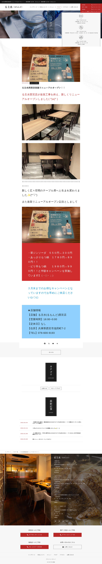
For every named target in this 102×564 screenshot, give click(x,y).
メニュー (52, 7)
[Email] (53, 344)
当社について (43, 7)
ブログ (59, 7)
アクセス (65, 7)
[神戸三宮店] (55, 521)
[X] (49, 344)
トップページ (33, 7)
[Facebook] (44, 344)
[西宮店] (59, 521)
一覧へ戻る (51, 352)
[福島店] (63, 521)
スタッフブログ (34, 83)
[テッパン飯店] (67, 521)
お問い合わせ (74, 7)
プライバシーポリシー (51, 559)
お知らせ (44, 388)
